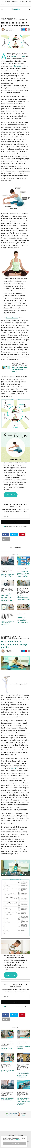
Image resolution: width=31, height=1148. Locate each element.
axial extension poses (18, 56)
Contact (3, 4)
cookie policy (16, 1139)
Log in (25, 4)
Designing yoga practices (8, 19)
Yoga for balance (21, 614)
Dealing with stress (6, 1041)
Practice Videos (16, 364)
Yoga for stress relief (7, 1043)
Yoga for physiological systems (7, 1042)
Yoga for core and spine (8, 637)
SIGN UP (15, 522)
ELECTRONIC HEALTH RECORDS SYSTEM (10, 1)
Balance (14, 363)
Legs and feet (23, 363)
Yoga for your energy (7, 591)
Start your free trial (16, 4)
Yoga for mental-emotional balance (23, 1094)
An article (14, 768)
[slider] (9, 874)
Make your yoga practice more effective (7, 569)
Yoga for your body (21, 19)
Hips (18, 363)
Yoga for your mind (6, 616)
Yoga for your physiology (22, 593)
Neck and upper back (6, 636)
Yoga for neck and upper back (9, 638)
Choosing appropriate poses (9, 18)
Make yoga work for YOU (22, 1093)
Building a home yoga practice (23, 1066)
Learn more (10, 495)
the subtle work (19, 66)
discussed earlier (12, 318)
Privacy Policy (12, 1135)
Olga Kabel (9, 28)
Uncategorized (8, 613)
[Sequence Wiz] (15, 9)
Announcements (21, 568)
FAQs (8, 4)
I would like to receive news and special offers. (16, 526)
